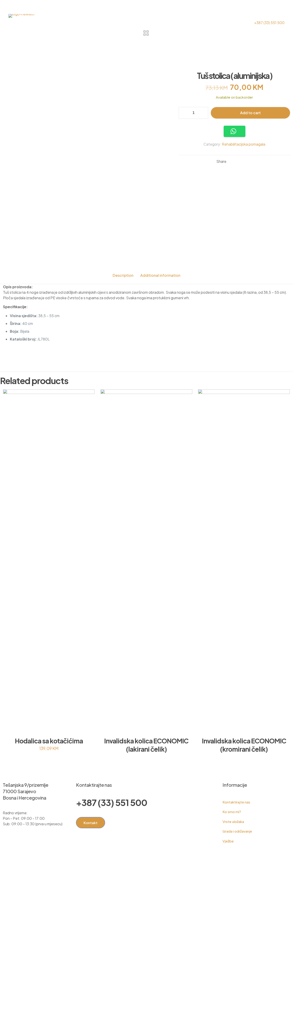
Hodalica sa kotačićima (49, 741)
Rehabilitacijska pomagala (243, 144)
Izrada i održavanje (237, 831)
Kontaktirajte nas (236, 802)
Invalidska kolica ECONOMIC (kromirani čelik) (244, 745)
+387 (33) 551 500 (111, 802)
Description (123, 275)
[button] (234, 131)
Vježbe (228, 841)
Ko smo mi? (231, 811)
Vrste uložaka (233, 821)
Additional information (160, 275)
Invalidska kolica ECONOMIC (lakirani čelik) (146, 745)
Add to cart (250, 112)
